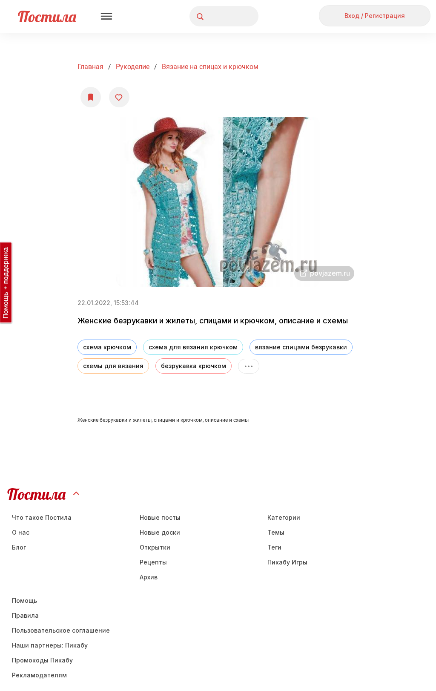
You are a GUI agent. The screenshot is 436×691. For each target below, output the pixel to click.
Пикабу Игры (287, 562)
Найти (219, 16)
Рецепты (153, 562)
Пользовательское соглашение (61, 630)
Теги (274, 547)
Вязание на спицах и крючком (210, 67)
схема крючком (107, 347)
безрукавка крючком (193, 365)
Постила (47, 16)
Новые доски (160, 532)
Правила (25, 615)
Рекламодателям (39, 675)
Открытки (155, 547)
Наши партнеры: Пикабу (50, 645)
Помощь (24, 600)
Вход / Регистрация (374, 15)
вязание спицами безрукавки (301, 347)
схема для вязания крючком (193, 347)
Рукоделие (132, 67)
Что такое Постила (42, 517)
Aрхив (149, 577)
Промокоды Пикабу (42, 660)
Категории (283, 517)
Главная (90, 67)
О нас (20, 532)
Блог (19, 547)
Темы (275, 532)
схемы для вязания (113, 365)
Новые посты (160, 517)
